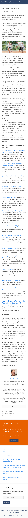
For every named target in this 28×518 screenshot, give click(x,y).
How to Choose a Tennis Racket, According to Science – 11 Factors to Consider (14, 303)
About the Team (15, 510)
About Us (8, 510)
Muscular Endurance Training (10, 226)
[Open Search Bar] (19, 2)
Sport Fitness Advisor (8, 2)
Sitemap (17, 512)
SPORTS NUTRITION (9, 413)
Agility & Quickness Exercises (10, 248)
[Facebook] (14, 406)
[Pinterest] (12, 406)
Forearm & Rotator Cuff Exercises (11, 280)
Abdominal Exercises (9, 415)
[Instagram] (15, 406)
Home (2, 510)
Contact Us (11, 512)
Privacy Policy (23, 510)
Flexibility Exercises (7, 269)
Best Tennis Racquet (8, 455)
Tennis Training (8, 411)
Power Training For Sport (9, 197)
